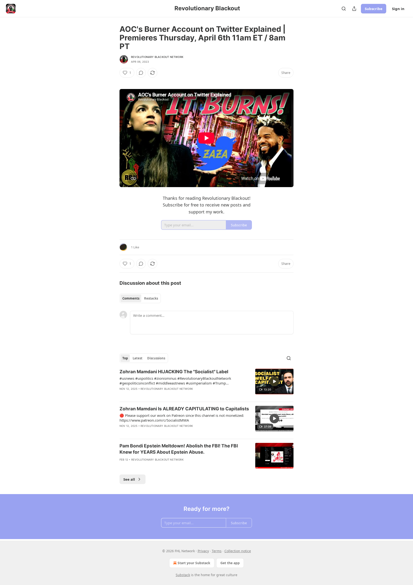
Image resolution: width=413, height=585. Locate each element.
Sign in (398, 8)
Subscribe (373, 8)
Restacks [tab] (151, 298)
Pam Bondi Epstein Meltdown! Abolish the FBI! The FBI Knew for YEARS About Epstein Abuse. (179, 449)
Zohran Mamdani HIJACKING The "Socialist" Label (174, 371)
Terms (217, 551)
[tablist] (140, 298)
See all (129, 479)
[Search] (343, 8)
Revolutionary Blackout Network (157, 57)
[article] (206, 383)
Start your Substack (194, 563)
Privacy (203, 551)
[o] (274, 381)
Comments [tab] (130, 298)
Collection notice (237, 551)
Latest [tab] (137, 358)
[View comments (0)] (141, 73)
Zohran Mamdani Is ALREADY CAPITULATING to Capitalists (184, 409)
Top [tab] (125, 358)
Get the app (230, 563)
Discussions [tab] (156, 358)
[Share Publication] (354, 8)
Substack (183, 575)
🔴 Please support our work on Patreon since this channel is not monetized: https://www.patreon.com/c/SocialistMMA (182, 418)
